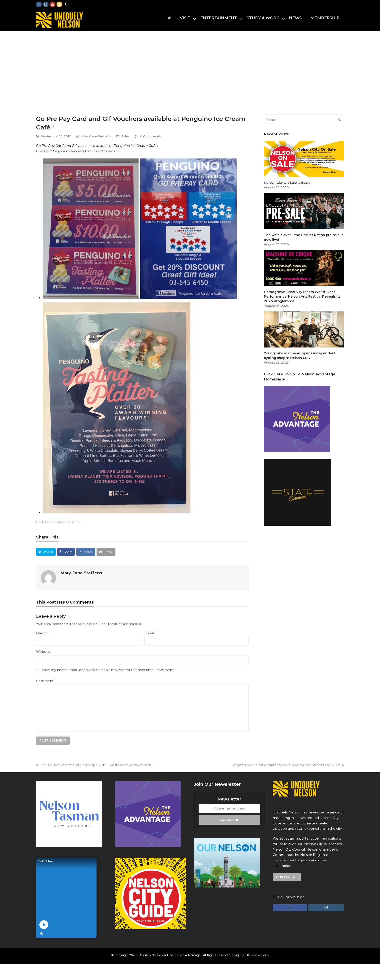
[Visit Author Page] (48, 577)
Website (43, 651)
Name (42, 633)
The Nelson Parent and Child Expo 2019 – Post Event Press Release (96, 765)
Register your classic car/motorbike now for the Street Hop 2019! (286, 765)
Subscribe (229, 820)
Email (150, 633)
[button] (46, 551)
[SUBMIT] (339, 120)
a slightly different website (250, 955)
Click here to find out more (58, 522)
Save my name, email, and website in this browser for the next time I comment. (108, 670)
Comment (45, 681)
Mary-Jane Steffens (96, 136)
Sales (125, 136)
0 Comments (150, 136)
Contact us (286, 877)
